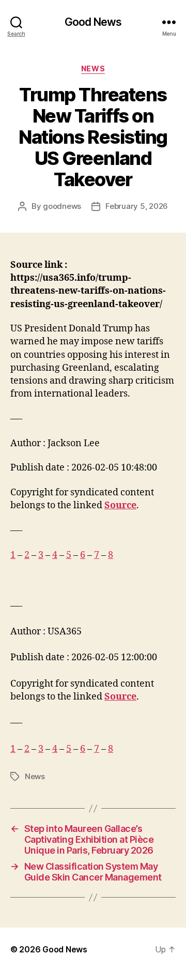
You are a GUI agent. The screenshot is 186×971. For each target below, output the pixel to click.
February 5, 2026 (136, 206)
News (93, 68)
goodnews (62, 206)
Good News (93, 22)
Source (120, 505)
